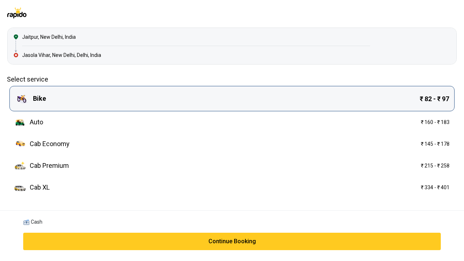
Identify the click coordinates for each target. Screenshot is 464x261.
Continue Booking (232, 241)
